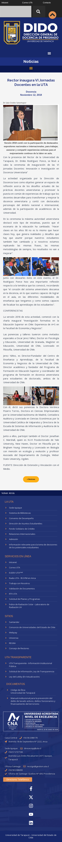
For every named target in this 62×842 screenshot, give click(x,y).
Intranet (5, 3)
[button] (49, 53)
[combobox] (15, 11)
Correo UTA (27, 3)
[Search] (39, 11)
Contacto (47, 3)
